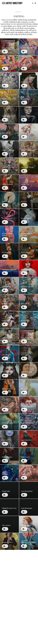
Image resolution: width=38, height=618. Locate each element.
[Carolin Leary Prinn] (9, 98)
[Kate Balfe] (28, 64)
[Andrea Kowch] (9, 336)
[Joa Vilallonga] (28, 524)
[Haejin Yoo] (28, 592)
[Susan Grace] (28, 387)
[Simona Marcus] (28, 370)
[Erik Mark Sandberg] (28, 422)
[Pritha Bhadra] (9, 456)
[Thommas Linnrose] (9, 268)
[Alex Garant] (9, 524)
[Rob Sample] (9, 251)
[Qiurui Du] (9, 64)
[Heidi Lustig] (9, 592)
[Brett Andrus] (9, 285)
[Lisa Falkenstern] (28, 439)
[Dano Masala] (28, 456)
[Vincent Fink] (9, 439)
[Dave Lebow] (28, 251)
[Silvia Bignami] (28, 268)
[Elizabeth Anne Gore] (28, 132)
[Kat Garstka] (28, 319)
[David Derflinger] (9, 149)
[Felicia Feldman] (9, 183)
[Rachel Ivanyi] (9, 81)
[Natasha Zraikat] (9, 422)
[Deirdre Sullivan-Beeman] (28, 234)
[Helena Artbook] (9, 558)
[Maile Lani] (9, 200)
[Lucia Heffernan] (9, 46)
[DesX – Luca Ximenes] (28, 541)
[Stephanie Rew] (9, 541)
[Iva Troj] (28, 200)
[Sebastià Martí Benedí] (9, 234)
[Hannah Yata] (9, 302)
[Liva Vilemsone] (9, 217)
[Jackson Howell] (28, 46)
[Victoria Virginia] (9, 370)
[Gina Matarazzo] (28, 507)
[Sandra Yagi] (28, 98)
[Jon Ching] (28, 575)
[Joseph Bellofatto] (9, 319)
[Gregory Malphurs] (28, 115)
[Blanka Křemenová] (9, 387)
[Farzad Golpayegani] (28, 149)
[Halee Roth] (9, 132)
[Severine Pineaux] (28, 285)
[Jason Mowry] (9, 404)
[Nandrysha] (9, 115)
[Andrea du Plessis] (28, 166)
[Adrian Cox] (28, 183)
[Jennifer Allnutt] (28, 81)
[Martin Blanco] (28, 217)
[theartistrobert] (9, 575)
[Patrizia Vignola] (28, 404)
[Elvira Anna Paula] (28, 558)
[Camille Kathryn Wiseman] (28, 353)
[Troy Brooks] (9, 353)
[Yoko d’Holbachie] (9, 166)
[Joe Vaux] (9, 473)
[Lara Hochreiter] (28, 490)
